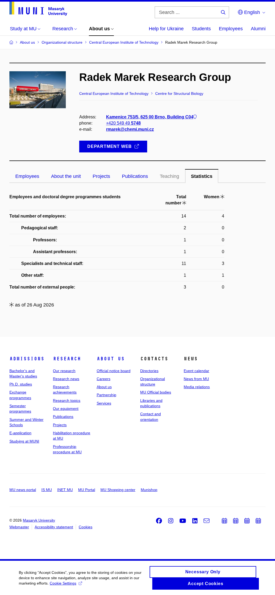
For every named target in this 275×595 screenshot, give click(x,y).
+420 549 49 (123, 123)
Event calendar (196, 371)
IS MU (46, 490)
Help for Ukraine (166, 28)
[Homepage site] (38, 9)
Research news (66, 379)
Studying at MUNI (24, 441)
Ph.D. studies (20, 384)
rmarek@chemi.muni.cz (130, 129)
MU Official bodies (155, 392)
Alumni (258, 28)
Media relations (197, 387)
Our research (64, 371)
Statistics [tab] (201, 176)
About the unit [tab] (66, 176)
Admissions (26, 359)
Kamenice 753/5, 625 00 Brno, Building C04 (149, 117)
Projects (60, 425)
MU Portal (86, 490)
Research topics (66, 400)
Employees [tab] (27, 176)
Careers (103, 379)
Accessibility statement (54, 527)
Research (67, 359)
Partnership (106, 395)
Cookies (85, 527)
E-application (20, 433)
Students (201, 28)
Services (104, 403)
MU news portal (22, 490)
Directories (149, 371)
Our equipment (65, 408)
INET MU (65, 490)
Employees (231, 28)
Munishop (149, 490)
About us (111, 359)
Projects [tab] (101, 176)
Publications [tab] (135, 176)
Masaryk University (39, 520)
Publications (63, 416)
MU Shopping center (117, 490)
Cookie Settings (63, 583)
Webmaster (19, 527)
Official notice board (114, 371)
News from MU (196, 379)
